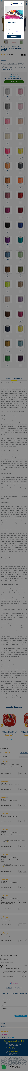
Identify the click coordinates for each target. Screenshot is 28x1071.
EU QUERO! (14, 36)
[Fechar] (21, 3)
